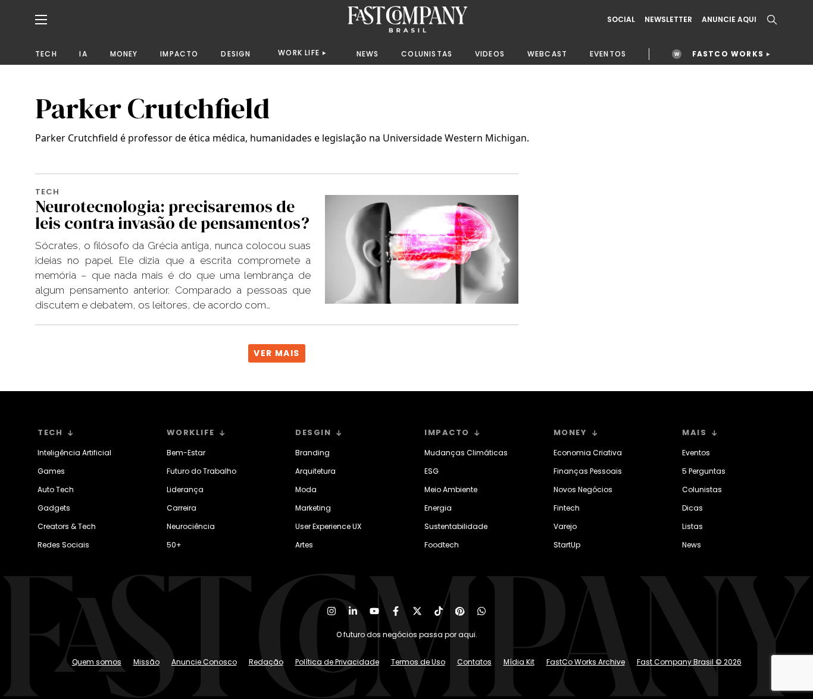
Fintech (567, 507)
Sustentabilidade (455, 526)
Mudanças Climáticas (466, 452)
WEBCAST (547, 54)
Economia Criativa (588, 452)
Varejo (565, 526)
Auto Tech (55, 489)
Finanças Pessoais (588, 471)
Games (51, 471)
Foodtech (441, 544)
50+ (174, 544)
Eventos (696, 452)
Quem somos (96, 662)
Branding (312, 452)
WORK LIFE (299, 53)
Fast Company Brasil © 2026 (689, 662)
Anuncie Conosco (204, 662)
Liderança (185, 489)
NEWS (368, 54)
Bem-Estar (186, 452)
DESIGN (236, 54)
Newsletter (668, 19)
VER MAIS (276, 353)
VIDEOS (490, 54)
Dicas (692, 507)
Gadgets (53, 507)
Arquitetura (315, 471)
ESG (431, 471)
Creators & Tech (66, 526)
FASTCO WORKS (728, 54)
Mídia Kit (519, 662)
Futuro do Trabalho (201, 471)
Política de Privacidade (337, 662)
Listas (692, 526)
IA (83, 54)
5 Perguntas (704, 471)
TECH (46, 54)
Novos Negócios (583, 489)
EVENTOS (608, 54)
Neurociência (191, 526)
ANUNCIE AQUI (729, 19)
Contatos (474, 662)
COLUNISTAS (426, 54)
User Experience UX (328, 526)
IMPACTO (179, 54)
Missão (146, 662)
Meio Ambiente (450, 489)
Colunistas (702, 489)
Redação (266, 662)
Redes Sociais (63, 544)
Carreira (181, 507)
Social (621, 19)
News (691, 544)
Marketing (313, 507)
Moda (306, 489)
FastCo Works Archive (585, 662)
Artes (304, 544)
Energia (438, 507)
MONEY (124, 54)
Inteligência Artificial (74, 452)
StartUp (567, 544)
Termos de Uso (418, 662)
